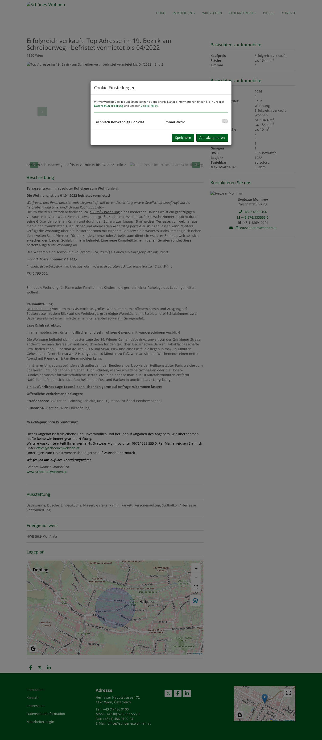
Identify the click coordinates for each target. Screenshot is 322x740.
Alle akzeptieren (212, 137)
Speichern (183, 137)
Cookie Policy (149, 106)
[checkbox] (225, 121)
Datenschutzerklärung (108, 106)
